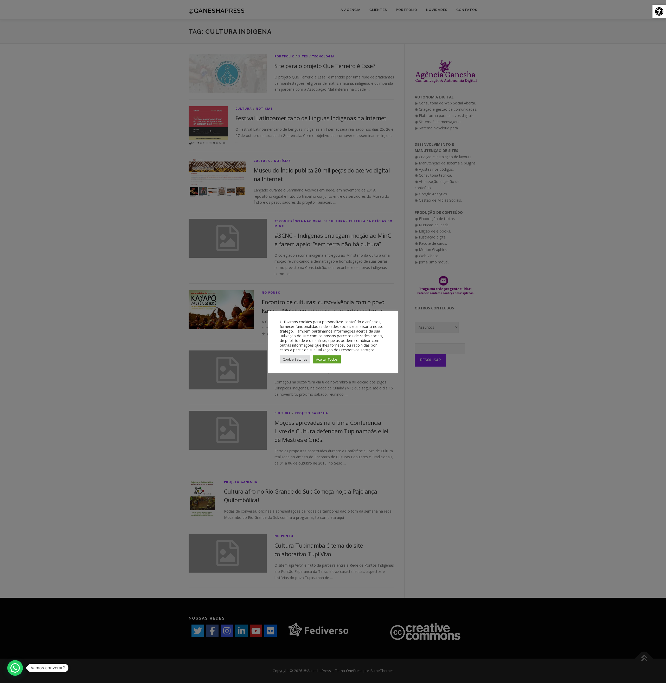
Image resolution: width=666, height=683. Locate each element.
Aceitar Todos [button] (327, 359)
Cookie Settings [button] (295, 359)
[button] (659, 11)
